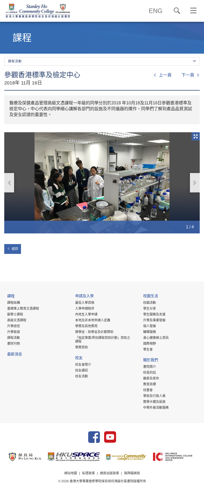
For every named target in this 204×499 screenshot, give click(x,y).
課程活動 (13, 338)
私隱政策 (88, 473)
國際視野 (149, 344)
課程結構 (13, 303)
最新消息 (14, 355)
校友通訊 (81, 370)
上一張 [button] (9, 183)
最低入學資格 (84, 303)
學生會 (148, 349)
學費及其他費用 (86, 326)
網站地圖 (70, 473)
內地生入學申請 (86, 314)
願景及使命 (151, 378)
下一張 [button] (195, 183)
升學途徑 (13, 326)
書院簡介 (149, 367)
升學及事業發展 (154, 320)
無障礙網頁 (132, 473)
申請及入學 (84, 296)
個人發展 (149, 326)
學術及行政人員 (154, 396)
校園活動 (149, 303)
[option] (102, 182)
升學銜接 (13, 332)
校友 (79, 358)
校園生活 (150, 296)
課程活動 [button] (15, 61)
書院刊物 (13, 344)
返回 (15, 249)
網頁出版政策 (109, 473)
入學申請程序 (84, 308)
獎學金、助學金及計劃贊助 (94, 332)
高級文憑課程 (16, 320)
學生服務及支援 (154, 314)
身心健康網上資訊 (156, 338)
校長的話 (149, 372)
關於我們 (150, 360)
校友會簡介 (83, 364)
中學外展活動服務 (156, 408)
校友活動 (81, 376)
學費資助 (81, 347)
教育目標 (149, 384)
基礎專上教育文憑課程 (23, 308)
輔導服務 (149, 332)
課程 (11, 296)
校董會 (148, 390)
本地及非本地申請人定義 (92, 320)
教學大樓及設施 (154, 402)
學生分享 (149, 308)
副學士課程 (15, 314)
